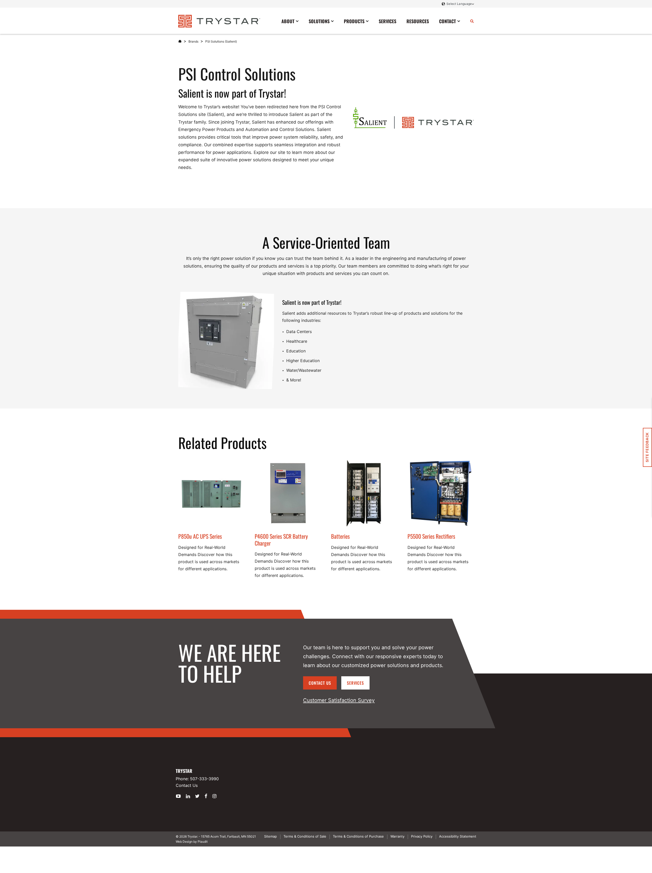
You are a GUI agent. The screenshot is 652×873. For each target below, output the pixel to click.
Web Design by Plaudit (192, 841)
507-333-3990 (204, 778)
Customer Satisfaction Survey (339, 700)
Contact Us (320, 683)
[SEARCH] (472, 21)
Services (355, 683)
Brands (193, 41)
